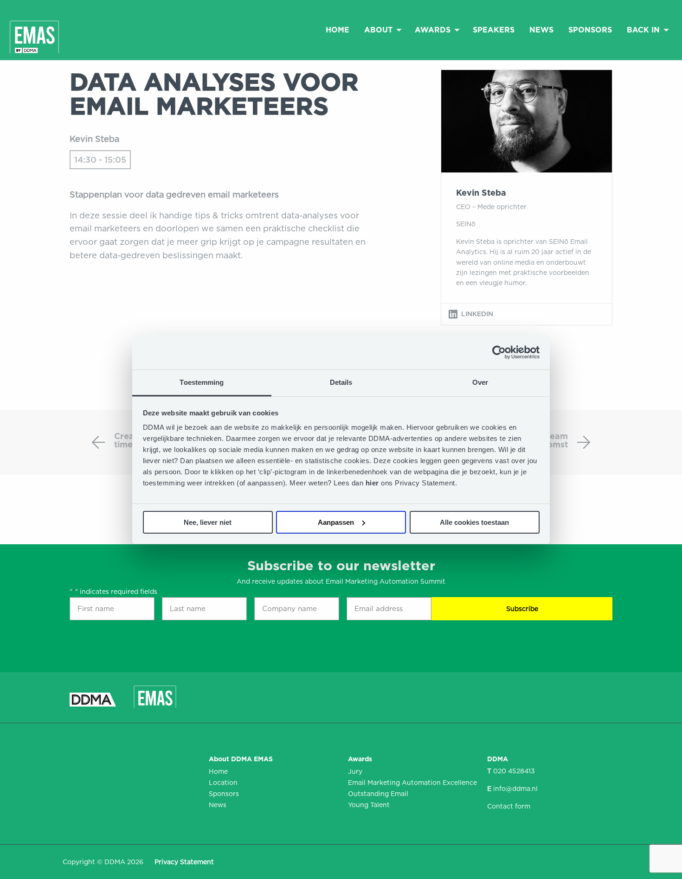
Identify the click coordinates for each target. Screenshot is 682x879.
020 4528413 (514, 771)
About (378, 29)
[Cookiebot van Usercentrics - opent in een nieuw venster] (499, 352)
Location (223, 782)
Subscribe (522, 608)
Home (337, 29)
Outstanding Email (378, 793)
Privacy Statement (184, 862)
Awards (432, 29)
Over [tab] (480, 382)
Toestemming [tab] (202, 382)
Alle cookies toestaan (474, 522)
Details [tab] (341, 382)
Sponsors (590, 29)
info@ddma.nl (515, 788)
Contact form (508, 806)
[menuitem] (337, 29)
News (541, 29)
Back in (643, 29)
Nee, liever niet (208, 522)
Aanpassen (336, 522)
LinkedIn (477, 314)
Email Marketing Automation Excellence (410, 782)
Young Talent (369, 805)
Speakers (494, 29)
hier (373, 483)
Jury (355, 771)
